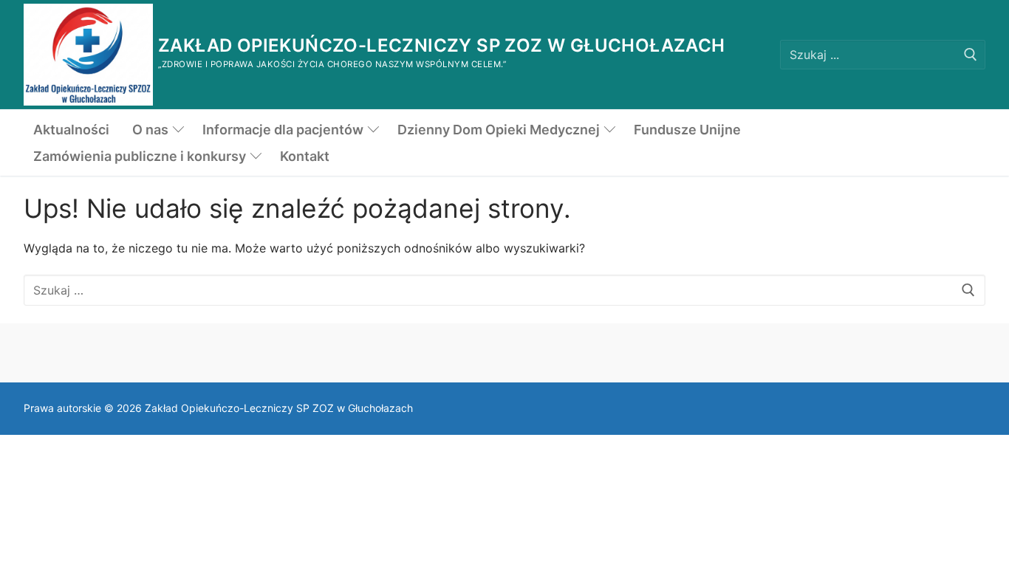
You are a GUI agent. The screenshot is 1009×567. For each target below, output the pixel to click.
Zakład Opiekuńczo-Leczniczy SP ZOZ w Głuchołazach (441, 45)
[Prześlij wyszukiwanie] (970, 54)
